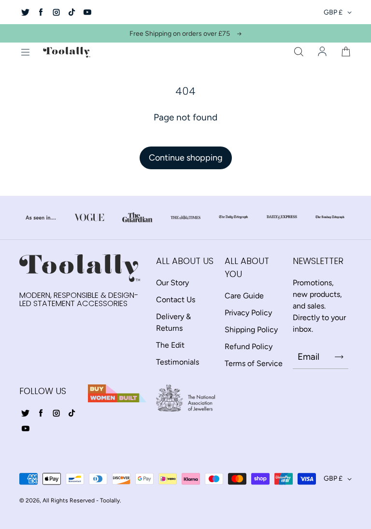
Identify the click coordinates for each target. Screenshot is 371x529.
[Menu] (25, 52)
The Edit (170, 345)
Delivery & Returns (173, 322)
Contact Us (175, 299)
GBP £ (333, 12)
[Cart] (346, 52)
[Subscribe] (339, 357)
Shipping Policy (251, 329)
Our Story (172, 282)
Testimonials (177, 362)
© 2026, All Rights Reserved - (59, 500)
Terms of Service (254, 363)
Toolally (110, 500)
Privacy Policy (248, 312)
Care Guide (244, 295)
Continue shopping (186, 157)
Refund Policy (248, 346)
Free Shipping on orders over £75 (179, 33)
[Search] (298, 52)
